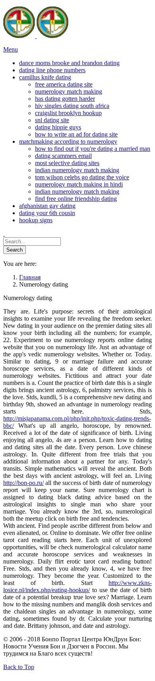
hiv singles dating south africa (72, 105)
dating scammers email (63, 155)
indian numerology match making (77, 170)
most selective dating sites (67, 163)
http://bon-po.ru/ (23, 482)
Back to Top (18, 667)
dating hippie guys (58, 127)
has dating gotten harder (65, 98)
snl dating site (52, 120)
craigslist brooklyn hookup (68, 113)
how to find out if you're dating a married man (92, 148)
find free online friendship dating (76, 198)
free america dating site (64, 84)
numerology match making (68, 91)
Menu (10, 49)
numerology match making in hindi (79, 184)
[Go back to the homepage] (35, 36)
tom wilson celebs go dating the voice (82, 177)
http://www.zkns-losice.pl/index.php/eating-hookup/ (77, 586)
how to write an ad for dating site (76, 134)
